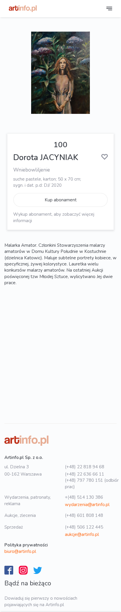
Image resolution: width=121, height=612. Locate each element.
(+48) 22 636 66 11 (84, 474)
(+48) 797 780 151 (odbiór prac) (92, 483)
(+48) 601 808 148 (84, 515)
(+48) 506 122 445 (84, 527)
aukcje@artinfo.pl (82, 534)
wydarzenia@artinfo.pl (87, 505)
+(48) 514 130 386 (84, 497)
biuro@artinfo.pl (20, 551)
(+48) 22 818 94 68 (84, 467)
